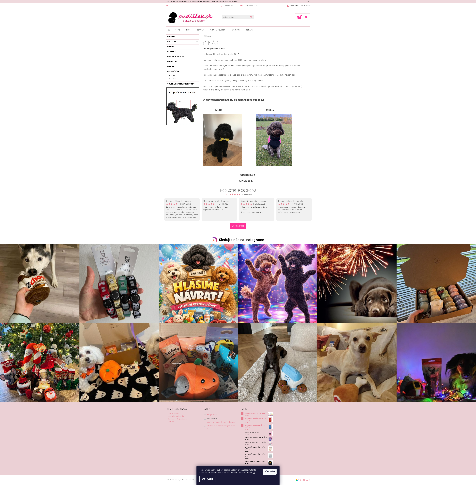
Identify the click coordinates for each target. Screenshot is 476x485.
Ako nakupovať (173, 413)
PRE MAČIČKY (173, 71)
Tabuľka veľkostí (217, 30)
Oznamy (249, 30)
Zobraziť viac (238, 226)
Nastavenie (207, 479)
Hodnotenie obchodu (238, 190)
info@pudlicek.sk (213, 415)
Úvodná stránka (169, 30)
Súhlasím (270, 471)
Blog (188, 30)
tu (254, 472)
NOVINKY (171, 37)
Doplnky (171, 67)
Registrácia (305, 5)
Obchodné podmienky (176, 416)
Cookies (171, 422)
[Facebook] (167, 6)
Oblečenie (172, 42)
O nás (177, 30)
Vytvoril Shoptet (304, 480)
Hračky (171, 47)
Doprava (200, 30)
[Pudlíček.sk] (190, 18)
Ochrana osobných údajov (177, 419)
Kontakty (236, 30)
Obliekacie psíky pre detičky (181, 84)
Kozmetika (172, 62)
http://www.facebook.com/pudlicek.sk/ (221, 422)
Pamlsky (171, 52)
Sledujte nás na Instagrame (241, 240)
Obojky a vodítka (175, 57)
